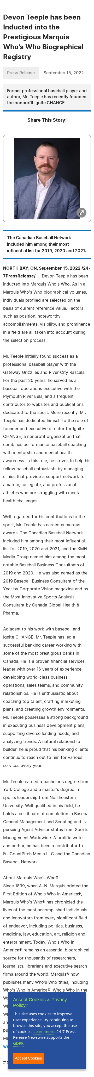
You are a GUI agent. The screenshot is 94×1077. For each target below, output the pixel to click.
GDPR (18, 1043)
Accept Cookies (28, 1058)
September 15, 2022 (64, 73)
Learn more (43, 1031)
